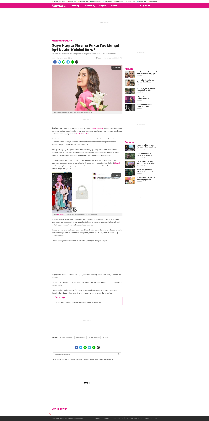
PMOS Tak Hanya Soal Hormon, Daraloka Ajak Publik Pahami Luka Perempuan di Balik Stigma (146, 162)
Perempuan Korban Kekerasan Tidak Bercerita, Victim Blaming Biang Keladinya (146, 105)
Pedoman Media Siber (134, 418)
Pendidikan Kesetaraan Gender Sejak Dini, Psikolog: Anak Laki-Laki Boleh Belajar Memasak (146, 81)
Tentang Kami (118, 418)
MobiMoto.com (119, 1)
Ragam (102, 5)
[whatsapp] (72, 62)
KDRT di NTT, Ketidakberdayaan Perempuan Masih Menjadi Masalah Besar (147, 97)
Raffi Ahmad (81, 134)
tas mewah (60, 215)
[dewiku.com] (59, 5)
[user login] (140, 6)
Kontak (97, 418)
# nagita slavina (66, 338)
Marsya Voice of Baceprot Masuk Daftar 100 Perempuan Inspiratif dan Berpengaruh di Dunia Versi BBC (147, 89)
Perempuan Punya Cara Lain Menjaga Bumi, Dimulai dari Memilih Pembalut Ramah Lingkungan (146, 179)
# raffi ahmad (94, 338)
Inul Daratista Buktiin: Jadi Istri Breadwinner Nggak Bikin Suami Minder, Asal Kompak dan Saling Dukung (147, 73)
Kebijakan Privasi (151, 418)
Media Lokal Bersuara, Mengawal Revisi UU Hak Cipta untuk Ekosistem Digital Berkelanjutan (146, 146)
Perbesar (117, 68)
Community (89, 5)
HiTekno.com (108, 1)
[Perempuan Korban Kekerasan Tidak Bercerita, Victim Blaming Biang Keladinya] (130, 107)
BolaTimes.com (96, 1)
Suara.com (73, 1)
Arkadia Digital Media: (59, 1)
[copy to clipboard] (77, 62)
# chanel (106, 338)
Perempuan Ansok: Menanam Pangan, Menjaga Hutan (144, 154)
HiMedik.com (142, 1)
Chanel (117, 163)
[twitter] (59, 62)
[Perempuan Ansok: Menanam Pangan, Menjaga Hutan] (130, 156)
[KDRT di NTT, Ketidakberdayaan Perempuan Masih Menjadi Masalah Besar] (130, 99)
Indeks (114, 5)
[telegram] (68, 62)
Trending (75, 5)
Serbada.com (153, 1)
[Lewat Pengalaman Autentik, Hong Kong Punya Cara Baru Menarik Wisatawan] (130, 172)
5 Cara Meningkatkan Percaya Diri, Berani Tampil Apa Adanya (78, 302)
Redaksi (106, 418)
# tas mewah (80, 338)
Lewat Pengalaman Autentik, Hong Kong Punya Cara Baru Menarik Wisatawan (146, 170)
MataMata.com (84, 1)
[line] (64, 62)
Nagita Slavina (97, 128)
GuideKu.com (131, 1)
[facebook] (55, 62)
